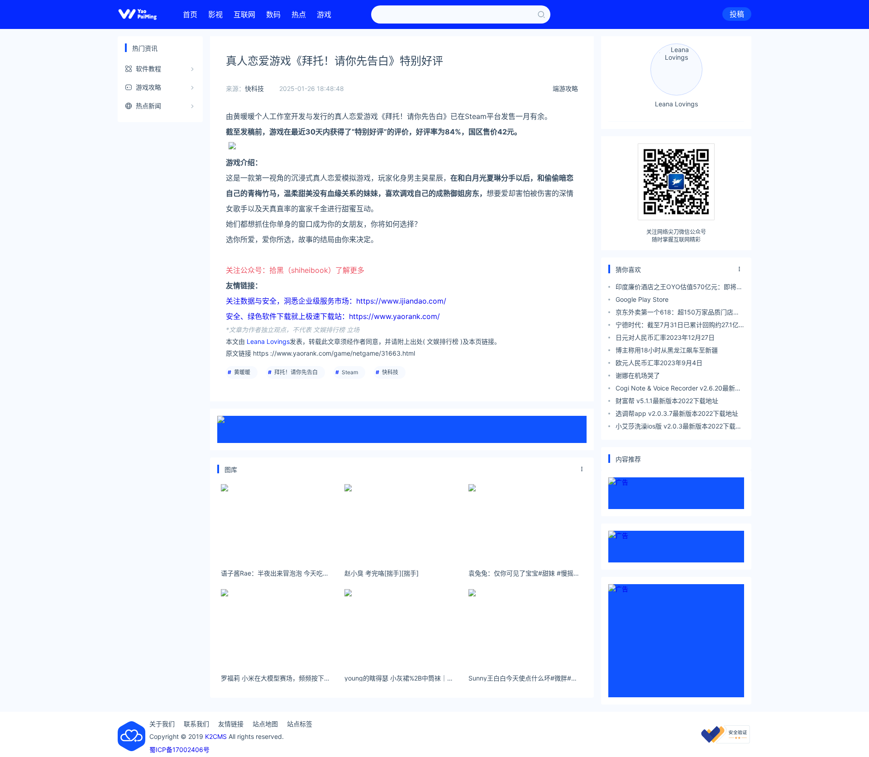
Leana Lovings (268, 341)
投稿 (737, 14)
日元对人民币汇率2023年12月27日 (665, 337)
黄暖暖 (242, 372)
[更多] (582, 469)
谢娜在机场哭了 (638, 375)
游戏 (324, 14)
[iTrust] (725, 741)
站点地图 (265, 724)
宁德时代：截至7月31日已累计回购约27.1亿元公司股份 (677, 326)
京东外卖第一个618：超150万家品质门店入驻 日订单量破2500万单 (678, 313)
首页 (190, 14)
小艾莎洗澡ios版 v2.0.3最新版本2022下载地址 (679, 427)
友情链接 (231, 724)
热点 (298, 14)
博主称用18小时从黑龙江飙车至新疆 (667, 350)
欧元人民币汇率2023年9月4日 (659, 363)
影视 (215, 14)
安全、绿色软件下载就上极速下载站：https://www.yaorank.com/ (333, 316)
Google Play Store (642, 299)
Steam (350, 372)
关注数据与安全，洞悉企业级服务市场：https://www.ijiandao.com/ (336, 300)
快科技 (254, 88)
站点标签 (299, 724)
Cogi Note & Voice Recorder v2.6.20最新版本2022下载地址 (678, 389)
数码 (273, 14)
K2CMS (216, 736)
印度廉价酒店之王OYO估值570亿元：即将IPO (676, 288)
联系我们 (196, 724)
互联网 (244, 14)
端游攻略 (565, 88)
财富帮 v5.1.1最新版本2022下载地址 (667, 401)
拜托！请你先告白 (296, 372)
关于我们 (162, 724)
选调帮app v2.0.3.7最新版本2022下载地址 (677, 413)
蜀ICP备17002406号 (179, 749)
